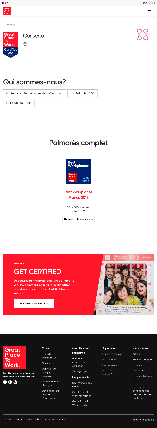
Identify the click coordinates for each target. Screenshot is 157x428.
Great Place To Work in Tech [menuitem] (81, 403)
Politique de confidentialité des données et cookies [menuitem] (142, 393)
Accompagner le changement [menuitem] (51, 384)
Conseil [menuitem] (46, 363)
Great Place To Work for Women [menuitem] (81, 394)
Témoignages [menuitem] (80, 371)
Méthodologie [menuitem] (110, 365)
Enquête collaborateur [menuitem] (49, 356)
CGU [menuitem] (135, 382)
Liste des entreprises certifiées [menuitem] (78, 362)
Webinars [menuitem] (138, 370)
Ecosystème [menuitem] (109, 359)
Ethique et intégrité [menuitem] (108, 372)
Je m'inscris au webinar (33, 303)
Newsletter (148, 3)
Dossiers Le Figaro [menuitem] (143, 376)
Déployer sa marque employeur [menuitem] (49, 372)
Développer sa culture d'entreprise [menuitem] (50, 395)
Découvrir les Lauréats (78, 219)
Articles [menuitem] (137, 354)
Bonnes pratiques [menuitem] (143, 359)
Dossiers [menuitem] (138, 365)
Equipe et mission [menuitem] (112, 354)
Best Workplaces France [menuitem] (82, 385)
